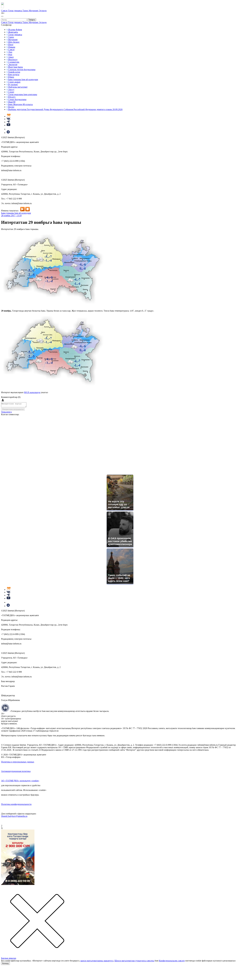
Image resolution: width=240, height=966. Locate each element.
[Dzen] (8, 133)
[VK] (8, 119)
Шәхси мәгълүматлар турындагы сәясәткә (134, 960)
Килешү (5, 963)
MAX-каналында (32, 392)
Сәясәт (4, 10)
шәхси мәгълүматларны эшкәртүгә (96, 960)
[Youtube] (8, 125)
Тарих (25, 10)
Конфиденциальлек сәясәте (172, 960)
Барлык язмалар (8, 958)
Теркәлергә (6, 412)
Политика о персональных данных (17, 762)
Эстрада (43, 10)
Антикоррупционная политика (16, 771)
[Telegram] (8, 122)
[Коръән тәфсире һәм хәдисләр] (9, 116)
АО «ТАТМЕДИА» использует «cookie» (20, 780)
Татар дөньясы (15, 10)
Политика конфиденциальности (16, 804)
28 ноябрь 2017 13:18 (11, 215)
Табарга (31, 20)
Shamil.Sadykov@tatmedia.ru (14, 816)
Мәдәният (34, 10)
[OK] (8, 129)
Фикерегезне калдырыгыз (13, 409)
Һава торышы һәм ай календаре (16, 213)
